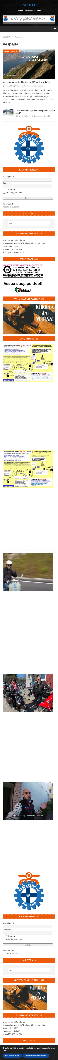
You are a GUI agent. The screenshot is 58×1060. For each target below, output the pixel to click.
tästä (5, 1050)
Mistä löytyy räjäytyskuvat (14, 240)
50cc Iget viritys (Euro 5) (13, 252)
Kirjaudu (28, 198)
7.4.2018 (20, 116)
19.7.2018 (8, 86)
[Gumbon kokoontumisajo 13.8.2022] (28, 469)
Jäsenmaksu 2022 (10, 246)
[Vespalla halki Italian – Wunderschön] (29, 64)
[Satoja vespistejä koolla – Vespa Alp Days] (28, 572)
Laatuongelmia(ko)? (11, 1031)
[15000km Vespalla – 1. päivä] (28, 801)
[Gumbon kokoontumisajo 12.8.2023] (28, 363)
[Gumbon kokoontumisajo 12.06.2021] (28, 693)
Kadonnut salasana (11, 207)
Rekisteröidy (8, 204)
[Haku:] (29, 223)
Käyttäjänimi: (8, 176)
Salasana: (7, 183)
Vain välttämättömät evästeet (36, 1055)
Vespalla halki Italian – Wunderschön (26, 82)
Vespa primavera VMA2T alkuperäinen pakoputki (24, 243)
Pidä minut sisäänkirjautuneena (14, 191)
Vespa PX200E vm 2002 (13, 249)
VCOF (17, 86)
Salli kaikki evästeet (12, 1055)
